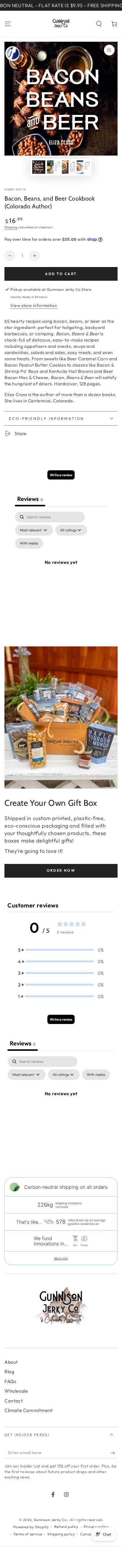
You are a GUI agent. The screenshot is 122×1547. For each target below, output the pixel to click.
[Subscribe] (114, 1452)
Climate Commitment (28, 1410)
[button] (99, 24)
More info (61, 1258)
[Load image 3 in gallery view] (68, 167)
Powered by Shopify (31, 1527)
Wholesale (16, 1391)
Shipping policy (61, 1534)
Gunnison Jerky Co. (51, 1519)
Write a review (61, 475)
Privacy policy (96, 1526)
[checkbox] (29, 543)
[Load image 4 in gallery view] (83, 167)
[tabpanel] (61, 569)
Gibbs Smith (15, 189)
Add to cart (61, 273)
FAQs (10, 1381)
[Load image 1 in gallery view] (38, 167)
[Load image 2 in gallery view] (53, 167)
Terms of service (27, 1534)
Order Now (61, 870)
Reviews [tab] (30, 498)
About (11, 1362)
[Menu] (7, 24)
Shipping (10, 227)
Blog (9, 1371)
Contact (13, 1401)
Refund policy (66, 1526)
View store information (33, 305)
